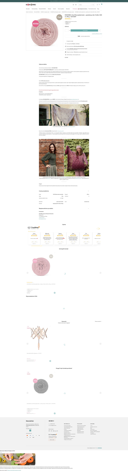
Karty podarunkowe (80, 429)
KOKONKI (66, 57)
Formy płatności (66, 431)
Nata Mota (48, 178)
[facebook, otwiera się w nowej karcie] (73, 5)
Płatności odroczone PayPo (81, 425)
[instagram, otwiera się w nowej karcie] (76, 5)
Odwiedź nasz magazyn (67, 430)
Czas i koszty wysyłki (67, 425)
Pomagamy (92, 432)
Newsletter (79, 430)
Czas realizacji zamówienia (68, 426)
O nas (91, 425)
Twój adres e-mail (28, 428)
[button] (93, 4)
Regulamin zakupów (67, 432)
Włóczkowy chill (63, 177)
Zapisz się (30, 430)
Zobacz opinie (52, 439)
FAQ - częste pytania (93, 430)
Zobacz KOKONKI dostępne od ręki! (14, 470)
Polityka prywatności (67, 435)
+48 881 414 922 (41, 217)
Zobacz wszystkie (98, 321)
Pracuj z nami (92, 429)
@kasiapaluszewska (78, 178)
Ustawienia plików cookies (68, 438)
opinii (37, 228)
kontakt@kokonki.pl (42, 218)
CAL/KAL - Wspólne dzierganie (95, 431)
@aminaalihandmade (74, 99)
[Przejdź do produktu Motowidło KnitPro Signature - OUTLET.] (38, 337)
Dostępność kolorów (93, 426)
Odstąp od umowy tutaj (67, 439)
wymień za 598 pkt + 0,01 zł (97, 33)
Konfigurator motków (80, 431)
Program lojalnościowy (80, 426)
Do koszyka (85, 30)
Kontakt (65, 429)
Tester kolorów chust (80, 432)
